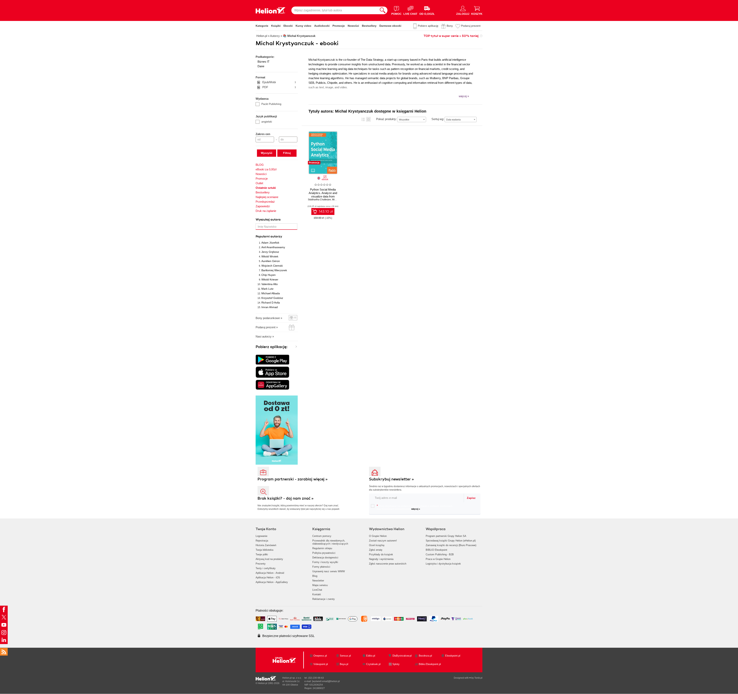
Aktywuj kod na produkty (269, 559)
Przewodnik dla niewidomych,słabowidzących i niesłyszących (330, 542)
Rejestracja (262, 540)
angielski (266, 121)
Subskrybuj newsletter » (391, 479)
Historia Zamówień (266, 545)
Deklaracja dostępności (325, 557)
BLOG (260, 164)
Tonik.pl (478, 678)
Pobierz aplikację (428, 25)
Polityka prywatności (323, 552)
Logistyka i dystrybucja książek (443, 563)
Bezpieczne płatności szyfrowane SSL (288, 636)
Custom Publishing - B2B (440, 554)
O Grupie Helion (378, 536)
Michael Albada (270, 293)
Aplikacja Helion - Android (270, 572)
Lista (363, 119)
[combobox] (411, 119)
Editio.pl (370, 655)
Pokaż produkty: (386, 119)
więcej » (415, 509)
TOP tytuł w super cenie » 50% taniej (451, 36)
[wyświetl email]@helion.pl (326, 681)
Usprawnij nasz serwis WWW (328, 571)
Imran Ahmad (269, 307)
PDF (279, 87)
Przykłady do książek (381, 554)
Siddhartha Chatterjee (319, 199)
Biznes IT (263, 61)
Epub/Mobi (279, 82)
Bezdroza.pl (425, 655)
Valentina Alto (269, 284)
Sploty (396, 664)
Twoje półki (262, 554)
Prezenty (261, 563)
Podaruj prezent (470, 25)
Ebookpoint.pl (452, 655)
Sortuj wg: (437, 119)
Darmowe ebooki (390, 25)
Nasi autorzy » (265, 336)
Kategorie (262, 25)
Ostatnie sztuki (266, 187)
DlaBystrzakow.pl (402, 655)
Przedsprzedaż (265, 201)
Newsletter (318, 580)
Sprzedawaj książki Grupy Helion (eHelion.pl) (451, 540)
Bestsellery (369, 25)
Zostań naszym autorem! (383, 540)
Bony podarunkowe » (269, 318)
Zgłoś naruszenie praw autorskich (387, 563)
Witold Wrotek (269, 256)
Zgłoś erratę (375, 549)
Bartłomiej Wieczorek (274, 270)
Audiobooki (322, 25)
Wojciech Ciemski (272, 265)
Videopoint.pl (320, 664)
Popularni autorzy (269, 236)
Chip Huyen (268, 274)
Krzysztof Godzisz (272, 297)
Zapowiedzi (263, 206)
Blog (314, 576)
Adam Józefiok (270, 242)
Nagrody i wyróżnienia (381, 559)
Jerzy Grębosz (270, 251)
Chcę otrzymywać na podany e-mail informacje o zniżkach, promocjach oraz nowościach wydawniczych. (414, 507)
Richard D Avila (270, 302)
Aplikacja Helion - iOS (268, 577)
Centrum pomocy (321, 536)
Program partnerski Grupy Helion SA (446, 536)
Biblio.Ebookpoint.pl (430, 664)
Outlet (259, 183)
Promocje (338, 25)
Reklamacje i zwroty (323, 599)
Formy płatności (321, 566)
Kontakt (316, 594)
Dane (261, 66)
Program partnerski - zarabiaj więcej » (293, 479)
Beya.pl (344, 664)
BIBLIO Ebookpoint (436, 549)
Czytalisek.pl (373, 664)
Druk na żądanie (266, 210)
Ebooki (288, 25)
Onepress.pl (320, 655)
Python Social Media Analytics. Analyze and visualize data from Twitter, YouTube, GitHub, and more (323, 196)
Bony (450, 25)
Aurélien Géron (270, 261)
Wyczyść (266, 152)
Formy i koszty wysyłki (325, 562)
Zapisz (471, 497)
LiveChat (317, 589)
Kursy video (303, 25)
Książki (276, 25)
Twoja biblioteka (264, 549)
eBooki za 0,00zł (266, 169)
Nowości (353, 25)
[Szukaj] (382, 10)
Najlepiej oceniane (267, 197)
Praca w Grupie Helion (438, 559)
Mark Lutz (267, 288)
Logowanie (261, 536)
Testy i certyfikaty (266, 568)
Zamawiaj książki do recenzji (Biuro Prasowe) (451, 545)
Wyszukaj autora (268, 219)
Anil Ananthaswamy (273, 247)
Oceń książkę (376, 545)
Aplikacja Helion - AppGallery (272, 582)
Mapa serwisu (320, 585)
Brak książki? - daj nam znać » (286, 498)
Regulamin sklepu (322, 548)
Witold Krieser (269, 279)
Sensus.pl (345, 655)
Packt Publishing (271, 103)
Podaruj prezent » (267, 327)
